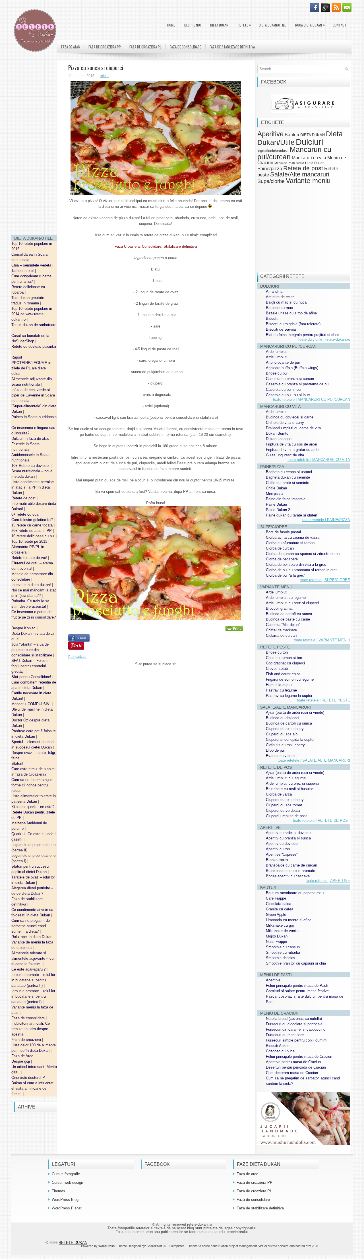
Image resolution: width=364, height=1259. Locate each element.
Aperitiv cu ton (278, 849)
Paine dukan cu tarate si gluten (291, 515)
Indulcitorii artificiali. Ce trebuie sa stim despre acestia (30, 1028)
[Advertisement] (34, 145)
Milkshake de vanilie (282, 931)
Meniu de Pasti (284, 163)
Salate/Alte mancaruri (299, 174)
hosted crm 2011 (306, 1246)
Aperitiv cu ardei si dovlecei (288, 833)
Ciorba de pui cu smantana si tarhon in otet (301, 570)
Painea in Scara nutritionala (34, 417)
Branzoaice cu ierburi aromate (290, 871)
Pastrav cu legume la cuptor (289, 695)
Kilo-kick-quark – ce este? (33, 807)
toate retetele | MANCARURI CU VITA (319, 459)
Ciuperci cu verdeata (283, 810)
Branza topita (277, 860)
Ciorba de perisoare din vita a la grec (296, 564)
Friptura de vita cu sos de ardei (291, 444)
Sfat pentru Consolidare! (31, 677)
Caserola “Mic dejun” (283, 625)
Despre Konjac (24, 628)
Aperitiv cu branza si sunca (288, 838)
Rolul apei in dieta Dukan (32, 937)
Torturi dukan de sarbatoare (33, 325)
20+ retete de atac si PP (32, 530)
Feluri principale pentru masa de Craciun (299, 1056)
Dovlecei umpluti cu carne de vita (293, 428)
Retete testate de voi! (29, 558)
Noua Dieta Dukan (310, 24)
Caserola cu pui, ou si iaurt (288, 395)
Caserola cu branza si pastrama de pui (297, 384)
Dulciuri (309, 142)
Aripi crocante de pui (283, 362)
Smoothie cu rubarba (283, 952)
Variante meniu (308, 180)
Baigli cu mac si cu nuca (286, 302)
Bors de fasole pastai (283, 532)
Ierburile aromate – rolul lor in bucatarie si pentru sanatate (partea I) (33, 996)
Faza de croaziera (26, 1040)
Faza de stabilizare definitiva (232, 47)
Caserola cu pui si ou (283, 389)
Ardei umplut (276, 351)
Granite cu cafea (279, 909)
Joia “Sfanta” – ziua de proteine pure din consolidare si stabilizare (32, 649)
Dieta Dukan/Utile (272, 25)
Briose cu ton (277, 652)
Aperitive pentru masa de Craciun (293, 1062)
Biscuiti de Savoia (281, 329)
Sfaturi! (17, 763)
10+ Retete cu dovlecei (31, 465)
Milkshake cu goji (280, 925)
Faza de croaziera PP (104, 47)
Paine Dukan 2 (278, 510)
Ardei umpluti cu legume (286, 597)
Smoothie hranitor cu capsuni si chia (296, 963)
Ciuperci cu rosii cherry (285, 729)
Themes (58, 1191)
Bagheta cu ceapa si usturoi (289, 472)
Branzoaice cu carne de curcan (291, 865)
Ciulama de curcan (281, 635)
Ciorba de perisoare (282, 559)
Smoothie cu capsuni (283, 947)
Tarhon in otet (23, 271)
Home (171, 25)
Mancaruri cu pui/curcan (294, 152)
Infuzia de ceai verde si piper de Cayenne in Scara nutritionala (33, 395)
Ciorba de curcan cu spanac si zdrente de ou (303, 554)
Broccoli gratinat (279, 608)
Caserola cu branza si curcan (290, 379)
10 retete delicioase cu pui (33, 536)
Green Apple (276, 914)
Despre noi (192, 25)
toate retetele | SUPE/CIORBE (325, 580)
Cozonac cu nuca (280, 1051)
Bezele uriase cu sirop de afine (291, 313)
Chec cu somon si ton (284, 658)
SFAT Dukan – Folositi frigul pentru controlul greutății (29, 666)
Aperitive (270, 134)
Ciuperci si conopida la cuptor (290, 739)
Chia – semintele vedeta (31, 265)
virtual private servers (273, 1246)
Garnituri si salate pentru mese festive (297, 991)
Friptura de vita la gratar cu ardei (292, 450)
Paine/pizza (77, 657)
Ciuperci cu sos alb (281, 734)
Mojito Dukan (277, 936)
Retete (244, 24)
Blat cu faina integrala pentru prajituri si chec (302, 335)
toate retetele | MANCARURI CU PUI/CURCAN (311, 399)
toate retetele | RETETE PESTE (323, 700)
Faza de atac (70, 47)
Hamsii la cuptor (279, 685)
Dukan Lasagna (278, 439)
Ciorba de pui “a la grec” (285, 575)
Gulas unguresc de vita (285, 455)
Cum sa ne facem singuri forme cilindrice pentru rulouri (32, 785)
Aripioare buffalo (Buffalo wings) (292, 368)
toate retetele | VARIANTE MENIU (322, 640)
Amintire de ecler (280, 297)
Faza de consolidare (28, 1018)
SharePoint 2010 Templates (166, 1246)
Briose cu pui (277, 373)
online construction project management (229, 1246)
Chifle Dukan (276, 488)
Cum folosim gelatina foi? (32, 520)
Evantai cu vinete (280, 756)
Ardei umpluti (277, 357)
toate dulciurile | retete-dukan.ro (324, 339)
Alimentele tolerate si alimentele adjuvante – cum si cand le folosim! (34, 958)
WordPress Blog (65, 1199)
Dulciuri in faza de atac (30, 438)
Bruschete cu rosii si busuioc (290, 789)
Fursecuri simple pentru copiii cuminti (296, 1040)
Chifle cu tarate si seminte (287, 483)
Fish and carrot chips (283, 674)
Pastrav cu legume (281, 690)
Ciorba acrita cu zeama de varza (292, 537)
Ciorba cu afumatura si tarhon (290, 543)
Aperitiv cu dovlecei (282, 843)
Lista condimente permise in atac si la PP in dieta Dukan (32, 487)
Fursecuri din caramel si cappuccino (295, 1029)
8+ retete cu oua (25, 514)
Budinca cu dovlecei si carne (289, 417)
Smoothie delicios (280, 958)
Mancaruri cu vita (309, 157)
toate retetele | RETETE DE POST (321, 820)
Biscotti (272, 318)
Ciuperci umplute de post (286, 816)
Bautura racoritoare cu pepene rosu (295, 893)
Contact (339, 25)
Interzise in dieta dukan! (31, 585)
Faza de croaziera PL (145, 47)
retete (104, 76)
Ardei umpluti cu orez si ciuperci (292, 603)
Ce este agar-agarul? (29, 969)
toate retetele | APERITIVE (328, 880)
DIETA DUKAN (219, 25)
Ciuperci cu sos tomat (284, 805)
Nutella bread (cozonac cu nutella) (294, 1018)
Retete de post (24, 498)
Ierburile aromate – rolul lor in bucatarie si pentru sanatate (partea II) (33, 980)
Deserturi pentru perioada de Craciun (296, 1067)
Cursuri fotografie (66, 1174)
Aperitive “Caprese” (281, 854)
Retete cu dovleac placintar (33, 346)
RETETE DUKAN (73, 1242)
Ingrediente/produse (273, 150)
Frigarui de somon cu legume (290, 679)
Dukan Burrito (277, 433)
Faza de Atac (22, 1056)
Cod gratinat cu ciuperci (285, 663)
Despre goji (21, 1061)
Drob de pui (275, 750)
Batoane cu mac (279, 308)
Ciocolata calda (278, 904)
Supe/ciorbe (271, 181)
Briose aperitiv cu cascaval (288, 876)
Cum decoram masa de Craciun (292, 1073)
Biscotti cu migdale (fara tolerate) (293, 324)
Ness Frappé (276, 941)
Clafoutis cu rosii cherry (285, 745)
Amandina (274, 291)
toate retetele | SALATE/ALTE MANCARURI (314, 760)
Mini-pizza (274, 493)
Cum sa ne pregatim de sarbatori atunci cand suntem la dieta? (30, 925)
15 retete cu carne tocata (32, 525)
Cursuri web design (67, 1182)
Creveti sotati (277, 668)
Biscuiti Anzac (277, 1046)
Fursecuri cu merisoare (285, 1035)
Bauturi (292, 134)
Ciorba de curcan (280, 548)
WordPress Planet (67, 1208)
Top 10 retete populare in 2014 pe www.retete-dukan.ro (31, 314)
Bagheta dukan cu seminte (288, 477)
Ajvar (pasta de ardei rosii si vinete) (295, 712)
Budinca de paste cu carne (288, 619)
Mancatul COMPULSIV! (31, 704)
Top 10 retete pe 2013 (29, 541)
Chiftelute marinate (281, 630)
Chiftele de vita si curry (285, 422)
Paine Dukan (276, 504)
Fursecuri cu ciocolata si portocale (294, 1024)
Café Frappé (276, 898)
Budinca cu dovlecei (282, 718)
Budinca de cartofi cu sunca (289, 614)
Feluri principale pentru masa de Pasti (297, 985)
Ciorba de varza (279, 794)
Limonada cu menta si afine (288, 920)
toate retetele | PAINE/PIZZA (326, 520)
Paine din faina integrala (285, 499)
